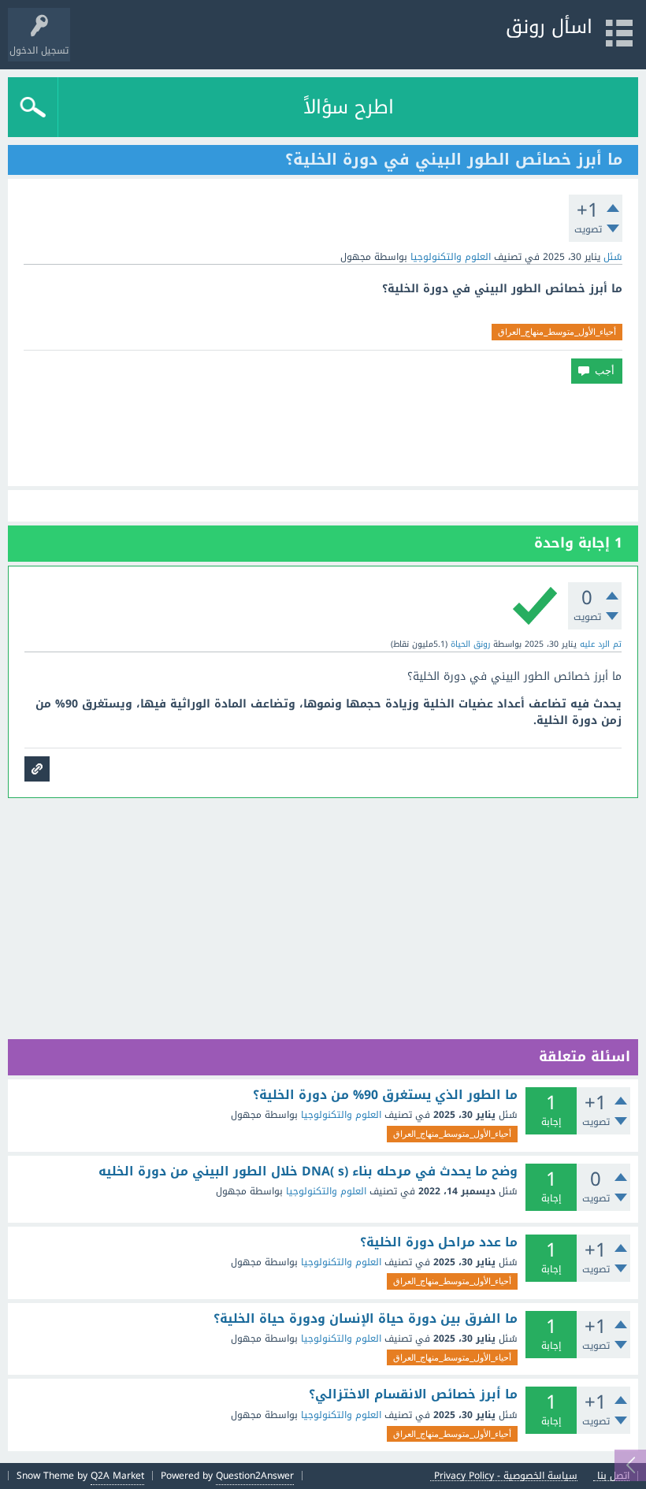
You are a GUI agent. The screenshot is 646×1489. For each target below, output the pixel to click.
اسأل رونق (549, 27)
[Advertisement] (323, 434)
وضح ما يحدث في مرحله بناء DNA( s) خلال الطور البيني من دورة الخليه (308, 1171)
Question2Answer (255, 1475)
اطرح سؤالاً (348, 107)
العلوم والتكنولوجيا (450, 256)
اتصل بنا (613, 1476)
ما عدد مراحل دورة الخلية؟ (439, 1242)
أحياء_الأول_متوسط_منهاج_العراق (557, 331)
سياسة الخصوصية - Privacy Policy (505, 1476)
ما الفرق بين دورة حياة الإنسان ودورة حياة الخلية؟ (365, 1319)
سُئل (612, 256)
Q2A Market (117, 1475)
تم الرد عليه (601, 644)
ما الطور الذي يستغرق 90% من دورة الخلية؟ (385, 1095)
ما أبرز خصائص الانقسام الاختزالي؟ (413, 1394)
